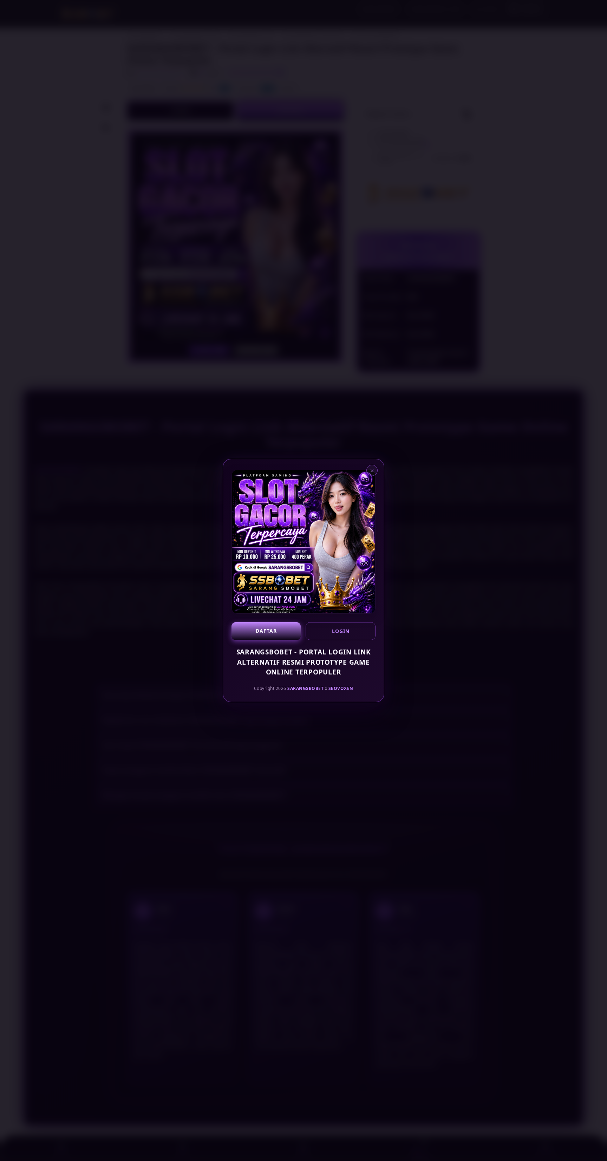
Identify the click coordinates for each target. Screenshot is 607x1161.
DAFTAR (266, 630)
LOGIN (341, 631)
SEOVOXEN (340, 688)
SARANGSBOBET (305, 688)
